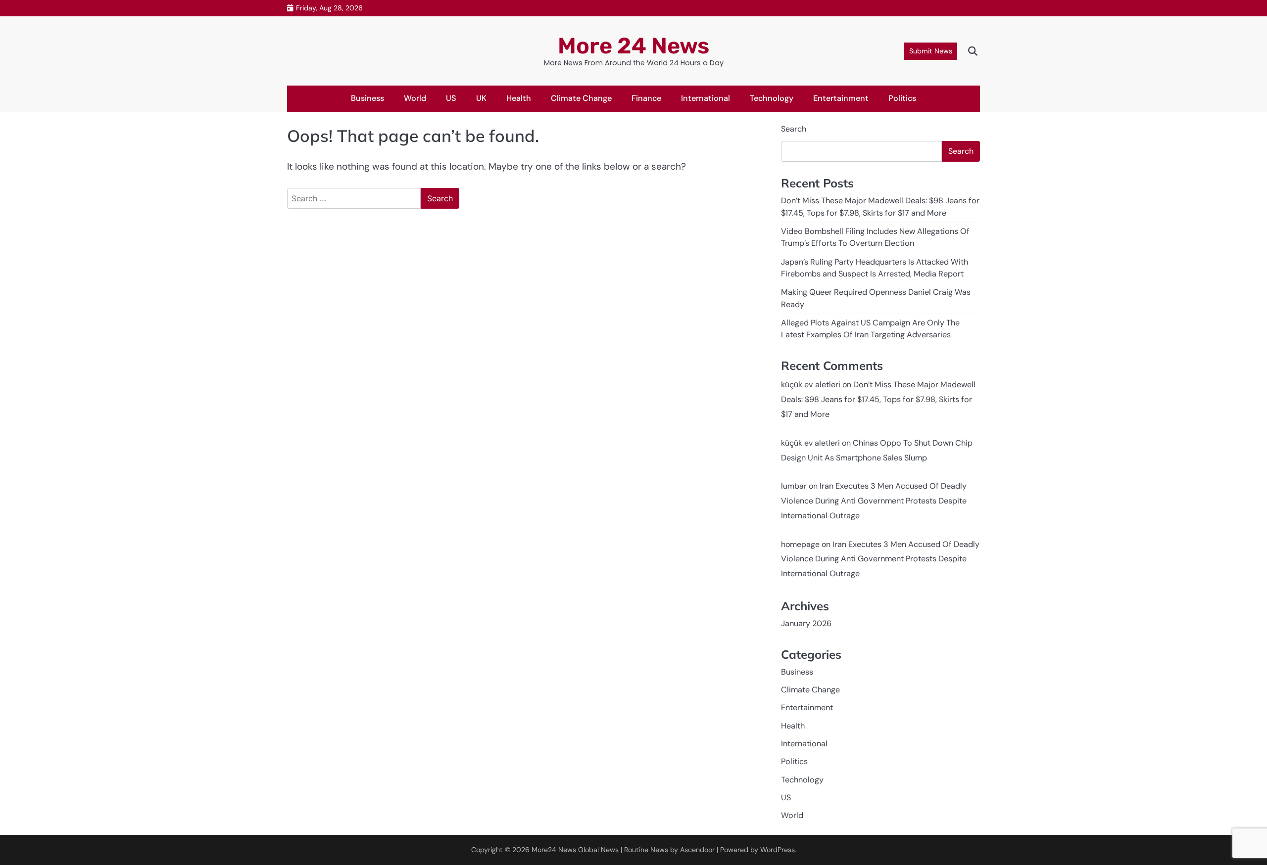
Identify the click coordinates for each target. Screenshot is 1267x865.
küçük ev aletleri (810, 384)
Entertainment (841, 98)
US (451, 98)
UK (481, 98)
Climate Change (581, 98)
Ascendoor (697, 849)
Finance (646, 98)
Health (518, 98)
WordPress (777, 849)
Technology (771, 98)
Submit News (930, 50)
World (415, 98)
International (705, 98)
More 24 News (633, 46)
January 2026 (806, 623)
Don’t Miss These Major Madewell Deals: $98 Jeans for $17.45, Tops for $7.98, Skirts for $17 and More (878, 399)
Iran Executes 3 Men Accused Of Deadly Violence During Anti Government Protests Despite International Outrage (874, 501)
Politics (902, 98)
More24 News (554, 849)
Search (793, 129)
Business (367, 98)
